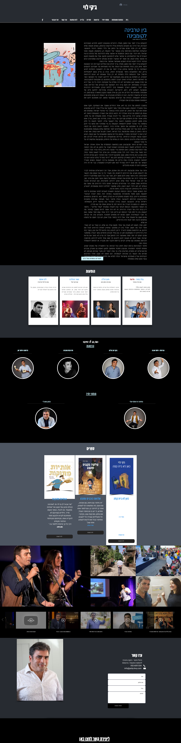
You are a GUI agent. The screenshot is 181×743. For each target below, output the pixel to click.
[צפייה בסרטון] (160, 620)
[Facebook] (42, 20)
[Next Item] (178, 576)
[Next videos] (2, 619)
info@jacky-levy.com (133, 668)
